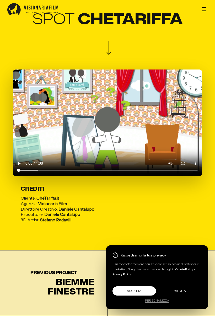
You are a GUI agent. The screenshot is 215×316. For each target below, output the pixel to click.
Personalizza (157, 300)
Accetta (134, 291)
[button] (205, 9)
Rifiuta (180, 291)
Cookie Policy (184, 269)
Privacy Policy (121, 274)
